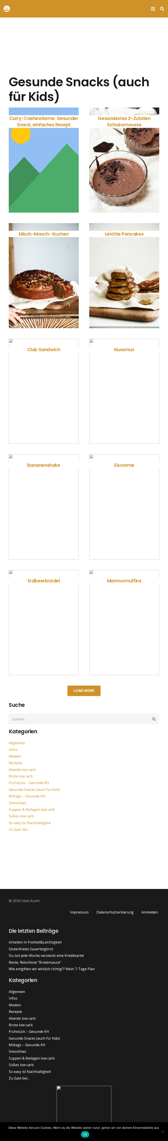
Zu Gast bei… (19, 829)
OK (85, 1134)
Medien (15, 756)
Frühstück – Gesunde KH (29, 782)
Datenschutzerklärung (115, 912)
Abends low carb (22, 769)
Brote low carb (21, 776)
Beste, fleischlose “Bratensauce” (35, 962)
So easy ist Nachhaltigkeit (30, 822)
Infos (13, 749)
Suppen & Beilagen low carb (32, 809)
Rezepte (15, 762)
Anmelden (150, 912)
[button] (153, 9)
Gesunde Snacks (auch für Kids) (34, 789)
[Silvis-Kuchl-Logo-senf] (7, 8)
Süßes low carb (21, 816)
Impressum (79, 912)
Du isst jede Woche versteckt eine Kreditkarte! (46, 955)
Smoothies (17, 803)
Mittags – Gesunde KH (27, 796)
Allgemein (17, 743)
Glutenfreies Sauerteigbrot (31, 949)
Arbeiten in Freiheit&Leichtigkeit (35, 942)
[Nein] (162, 1131)
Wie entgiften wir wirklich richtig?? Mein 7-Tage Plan (52, 968)
